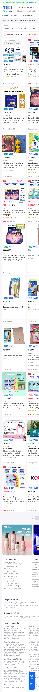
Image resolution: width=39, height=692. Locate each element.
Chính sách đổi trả (9, 578)
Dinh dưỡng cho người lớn (14, 635)
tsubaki (30, 618)
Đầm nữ (35, 629)
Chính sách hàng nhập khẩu (12, 583)
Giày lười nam (33, 667)
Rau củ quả (10, 646)
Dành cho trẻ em (12, 652)
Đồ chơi (22, 629)
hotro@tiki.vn (19, 586)
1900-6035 (12, 562)
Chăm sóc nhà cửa (14, 655)
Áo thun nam (32, 641)
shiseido (6, 618)
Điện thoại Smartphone (10, 661)
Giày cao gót (32, 656)
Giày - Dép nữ (34, 654)
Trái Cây (6, 644)
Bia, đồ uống (10, 650)
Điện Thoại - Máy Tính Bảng (13, 659)
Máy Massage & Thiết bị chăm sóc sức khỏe (15, 674)
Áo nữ (30, 629)
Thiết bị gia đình (19, 687)
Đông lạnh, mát (16, 647)
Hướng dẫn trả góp (9, 581)
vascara (6, 616)
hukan (18, 618)
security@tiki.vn (18, 588)
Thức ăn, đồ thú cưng (13, 654)
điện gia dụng (21, 11)
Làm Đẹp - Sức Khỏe (11, 668)
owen (34, 616)
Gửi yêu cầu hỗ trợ (9, 569)
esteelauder (16, 616)
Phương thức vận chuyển (11, 573)
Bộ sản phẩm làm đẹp (14, 680)
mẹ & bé (34, 11)
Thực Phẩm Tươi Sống (11, 642)
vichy (22, 618)
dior (11, 616)
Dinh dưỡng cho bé (12, 634)
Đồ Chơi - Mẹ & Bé (10, 627)
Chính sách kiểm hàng (10, 576)
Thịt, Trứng (13, 644)
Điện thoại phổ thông (13, 663)
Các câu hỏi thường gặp (11, 566)
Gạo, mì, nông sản (13, 649)
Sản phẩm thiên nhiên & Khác (14, 675)
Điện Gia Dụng (9, 685)
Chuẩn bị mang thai (13, 638)
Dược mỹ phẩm (20, 681)
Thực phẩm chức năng (13, 672)
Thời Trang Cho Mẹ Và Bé (11, 629)
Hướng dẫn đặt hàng (10, 571)
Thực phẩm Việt (19, 646)
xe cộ (29, 11)
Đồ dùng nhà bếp (9, 687)
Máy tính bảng (12, 664)
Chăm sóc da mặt (9, 670)
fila (26, 618)
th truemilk (24, 616)
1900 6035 (12, 607)
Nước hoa (10, 680)
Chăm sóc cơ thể (12, 673)
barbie (30, 616)
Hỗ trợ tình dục (18, 680)
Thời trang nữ (33, 627)
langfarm (12, 618)
